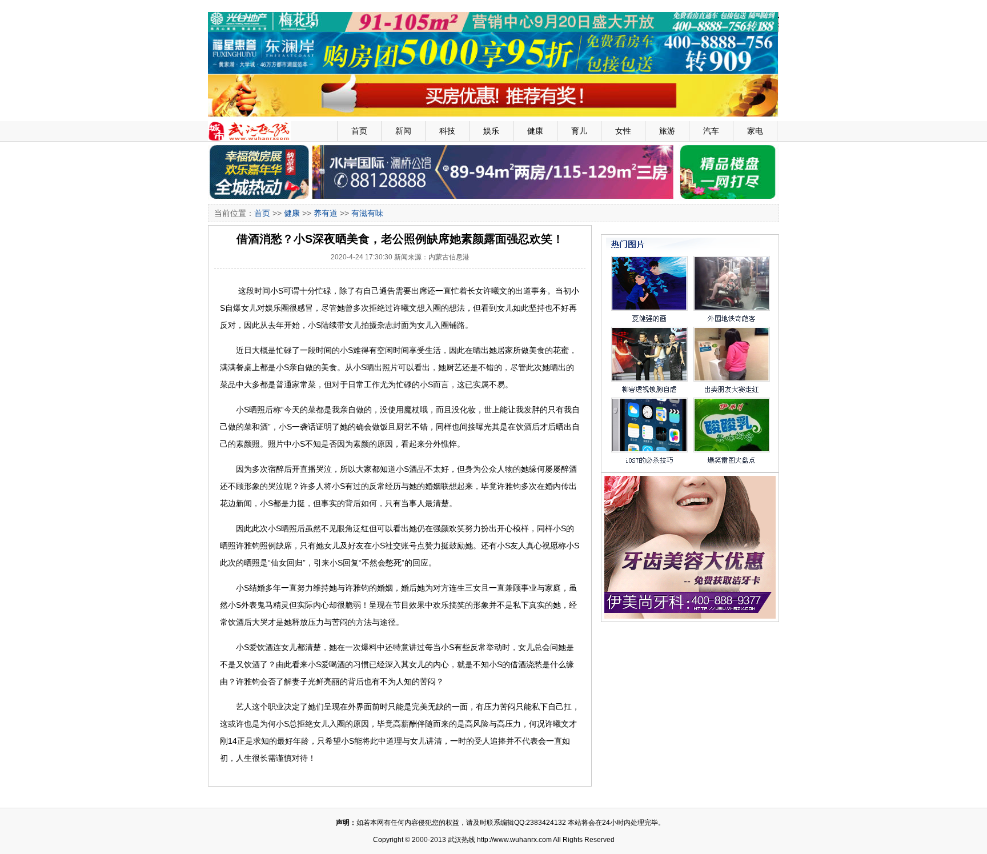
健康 (535, 130)
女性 (623, 130)
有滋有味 (367, 213)
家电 (755, 130)
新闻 (403, 130)
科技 (447, 130)
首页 (359, 130)
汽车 (711, 130)
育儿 (579, 130)
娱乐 (491, 130)
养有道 (326, 213)
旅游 (667, 130)
